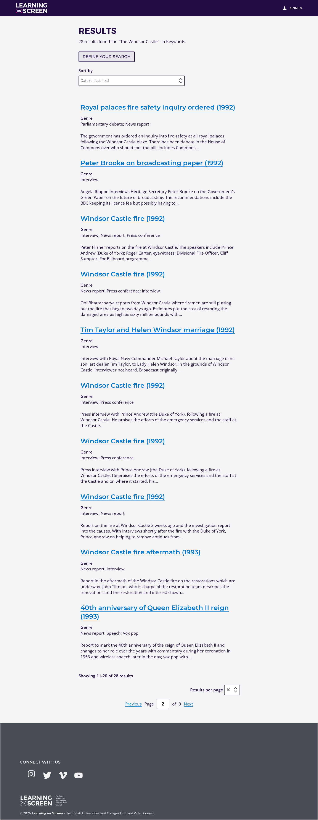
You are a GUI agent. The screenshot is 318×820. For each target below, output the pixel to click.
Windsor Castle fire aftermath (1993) (140, 552)
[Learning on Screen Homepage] (32, 8)
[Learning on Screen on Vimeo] (63, 775)
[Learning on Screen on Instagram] (31, 774)
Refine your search (106, 56)
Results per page (206, 689)
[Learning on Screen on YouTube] (78, 775)
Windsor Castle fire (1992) (122, 219)
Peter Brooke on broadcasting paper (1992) (151, 163)
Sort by (86, 70)
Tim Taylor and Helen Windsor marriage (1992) (157, 330)
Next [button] (188, 704)
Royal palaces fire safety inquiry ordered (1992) (157, 107)
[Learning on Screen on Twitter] (47, 775)
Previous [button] (133, 704)
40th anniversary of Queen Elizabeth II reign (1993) (154, 612)
